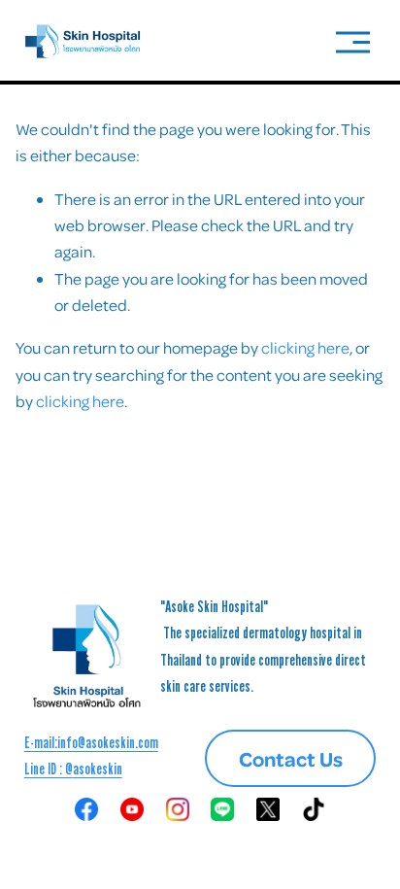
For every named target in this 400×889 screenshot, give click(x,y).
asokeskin (97, 769)
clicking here (305, 347)
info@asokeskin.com (107, 743)
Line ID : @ (48, 769)
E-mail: (40, 743)
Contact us (291, 758)
